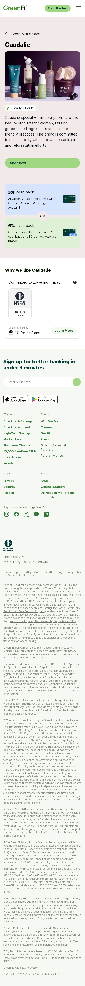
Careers (47, 427)
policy (62, 905)
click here (19, 835)
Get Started (57, 8)
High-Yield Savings (17, 433)
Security (9, 486)
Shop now (18, 163)
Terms (76, 888)
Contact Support (53, 486)
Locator (34, 967)
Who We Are (49, 421)
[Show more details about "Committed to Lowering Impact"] (75, 282)
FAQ (8, 891)
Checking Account (16, 427)
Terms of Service (18, 575)
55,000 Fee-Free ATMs (20, 451)
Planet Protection (15, 928)
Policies (9, 492)
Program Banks (11, 634)
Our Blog (47, 433)
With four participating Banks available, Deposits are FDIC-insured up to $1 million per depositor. (39, 623)
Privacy (8, 480)
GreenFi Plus (12, 457)
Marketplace (12, 439)
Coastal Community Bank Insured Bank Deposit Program (41, 609)
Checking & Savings (17, 421)
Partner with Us (52, 455)
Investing (10, 463)
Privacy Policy (73, 572)
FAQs (44, 480)
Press (45, 439)
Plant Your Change (16, 445)
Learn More (63, 331)
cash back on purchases (23, 713)
